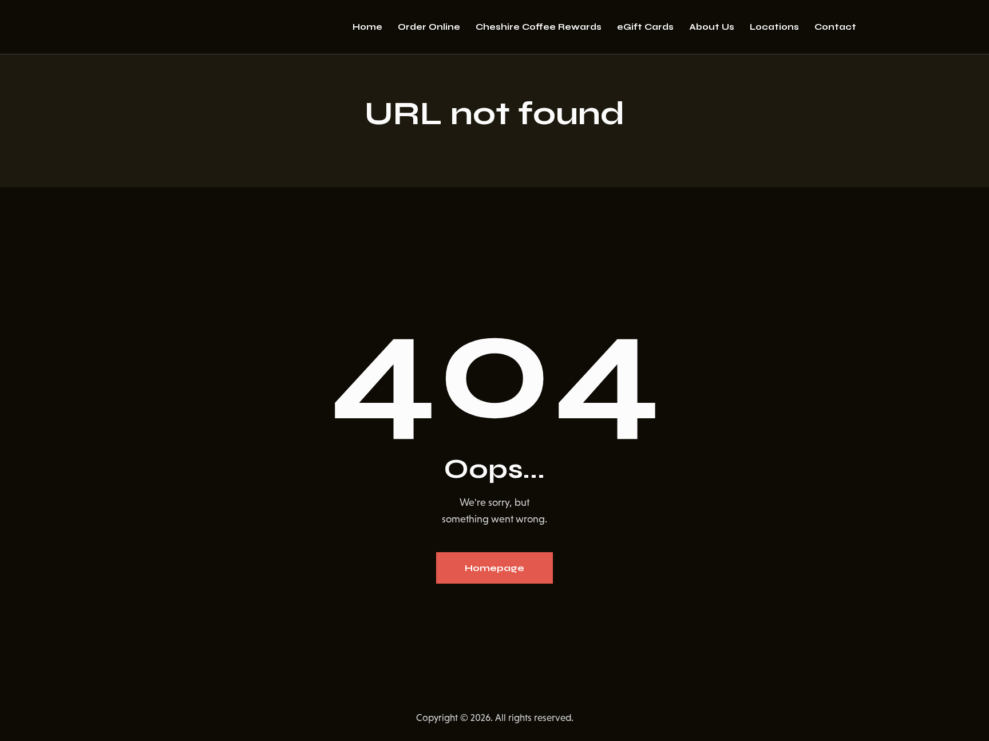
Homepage (494, 567)
